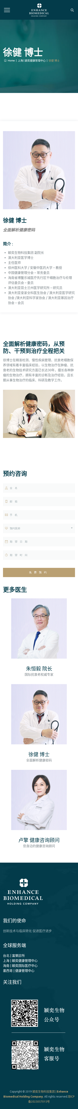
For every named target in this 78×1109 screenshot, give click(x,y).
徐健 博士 (39, 754)
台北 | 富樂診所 (14, 955)
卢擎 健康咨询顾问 (39, 840)
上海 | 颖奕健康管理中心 (20, 960)
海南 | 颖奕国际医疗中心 (20, 965)
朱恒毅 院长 (39, 669)
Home (11, 60)
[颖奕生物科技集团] (39, 10)
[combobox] (39, 528)
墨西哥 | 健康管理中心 (18, 970)
